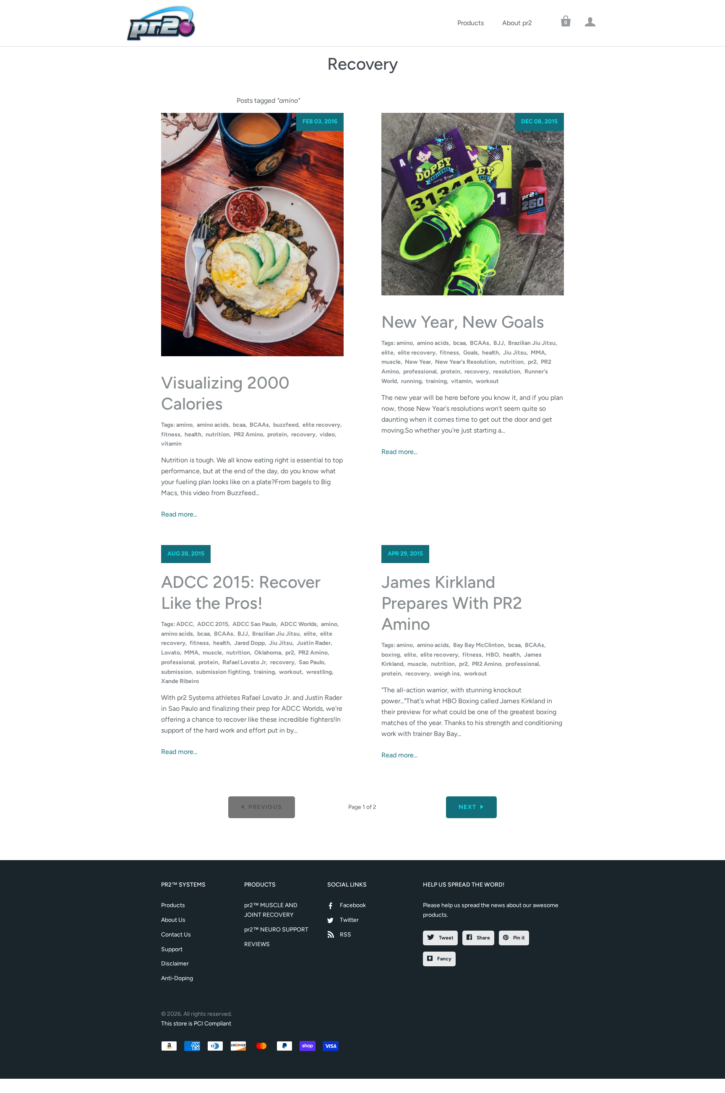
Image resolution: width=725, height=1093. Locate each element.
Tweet (446, 938)
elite (387, 352)
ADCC (184, 624)
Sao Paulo (311, 662)
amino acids (213, 424)
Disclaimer (175, 963)
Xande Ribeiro (180, 681)
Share (482, 938)
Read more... (179, 514)
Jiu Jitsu (515, 352)
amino (184, 424)
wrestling (319, 672)
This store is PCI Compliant (196, 1023)
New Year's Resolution (465, 361)
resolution (506, 371)
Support (172, 949)
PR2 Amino (248, 434)
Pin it (518, 938)
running (411, 381)
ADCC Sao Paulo (254, 624)
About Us (173, 919)
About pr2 (517, 23)
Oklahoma (267, 652)
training (436, 381)
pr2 (532, 361)
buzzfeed (285, 424)
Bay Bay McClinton (478, 645)
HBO (492, 654)
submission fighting (223, 672)
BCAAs (259, 424)
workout (487, 381)
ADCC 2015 (212, 624)
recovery (303, 434)
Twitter (349, 919)
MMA (538, 352)
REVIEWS (257, 944)
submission (176, 672)
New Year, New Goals (462, 322)
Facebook (353, 905)
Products (470, 23)
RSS (345, 934)
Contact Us (176, 934)
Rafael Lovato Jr (244, 662)
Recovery (362, 64)
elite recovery (321, 424)
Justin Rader (314, 643)
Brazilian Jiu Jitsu (531, 343)
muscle (391, 361)
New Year (418, 361)
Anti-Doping (177, 978)
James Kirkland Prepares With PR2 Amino (451, 603)
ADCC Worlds (298, 624)
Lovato (170, 652)
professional (419, 371)
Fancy (443, 959)
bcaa (239, 424)
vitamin (171, 443)
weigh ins (447, 673)
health (193, 434)
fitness (170, 434)
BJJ (498, 343)
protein (277, 434)
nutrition (217, 434)
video (327, 434)
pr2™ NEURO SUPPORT (276, 929)
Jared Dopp (249, 643)
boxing (390, 654)
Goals (470, 352)
